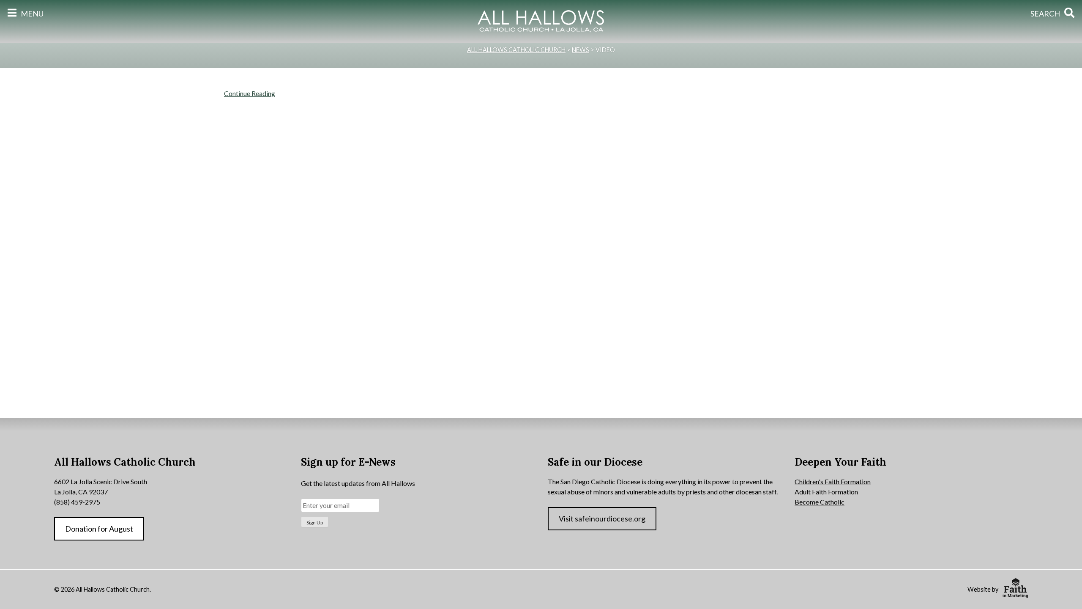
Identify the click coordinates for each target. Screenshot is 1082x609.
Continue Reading (249, 93)
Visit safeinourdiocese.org (602, 518)
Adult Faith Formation (826, 492)
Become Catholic (819, 502)
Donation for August (99, 528)
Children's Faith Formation (833, 481)
